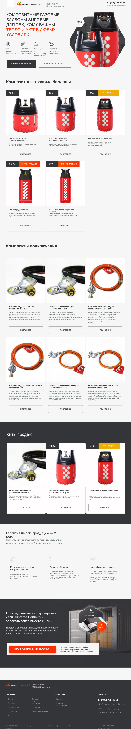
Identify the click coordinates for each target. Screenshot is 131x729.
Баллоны (59, 699)
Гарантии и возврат (40, 711)
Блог (10, 715)
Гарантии (11, 703)
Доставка (36, 707)
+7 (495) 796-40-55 (116, 2)
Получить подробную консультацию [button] (32, 649)
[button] (93, 619)
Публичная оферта (54, 726)
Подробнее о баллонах (55, 64)
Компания (12, 699)
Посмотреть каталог (21, 64)
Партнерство (13, 707)
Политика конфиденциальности (79, 726)
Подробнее (25, 225)
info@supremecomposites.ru (116, 5)
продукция (60, 694)
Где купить (12, 711)
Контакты (36, 703)
